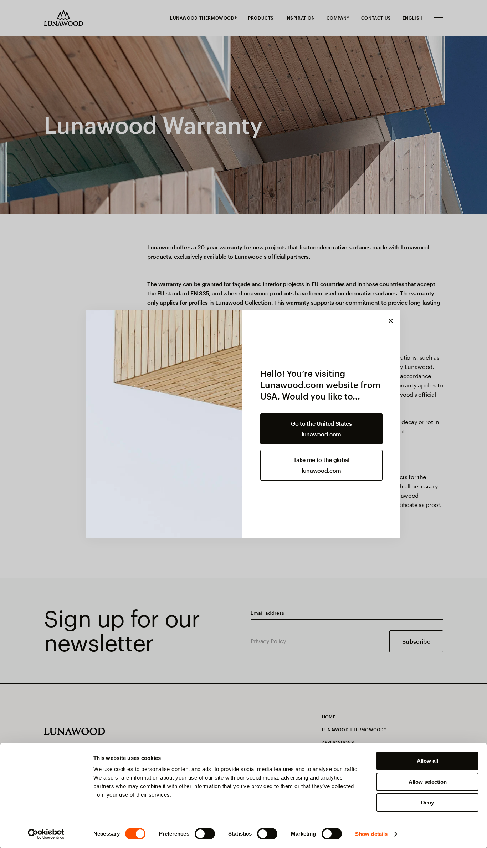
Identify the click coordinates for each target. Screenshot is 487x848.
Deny (427, 802)
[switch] (205, 833)
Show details (371, 834)
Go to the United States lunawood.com (321, 428)
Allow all (427, 761)
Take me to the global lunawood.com (321, 465)
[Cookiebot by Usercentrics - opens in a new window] (46, 834)
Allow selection (428, 782)
